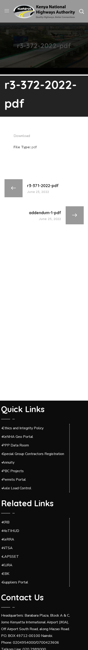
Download (22, 135)
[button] (81, 11)
